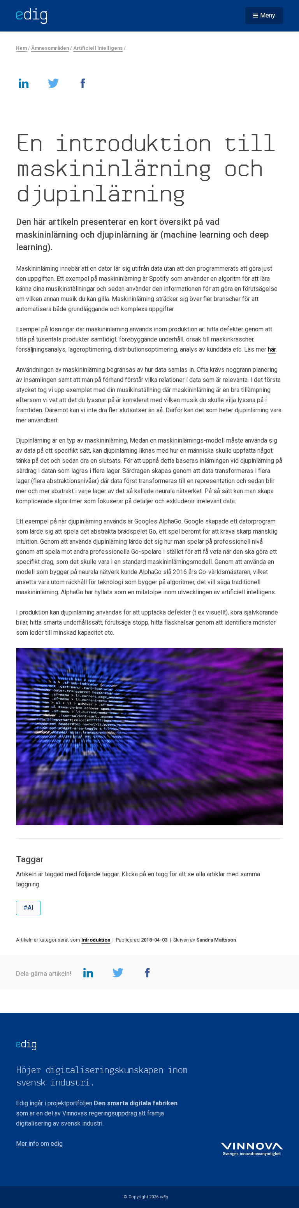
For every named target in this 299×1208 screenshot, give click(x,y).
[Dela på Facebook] (83, 83)
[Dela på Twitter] (53, 83)
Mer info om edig (39, 1143)
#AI (28, 907)
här (272, 349)
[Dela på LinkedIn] (24, 83)
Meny (267, 15)
